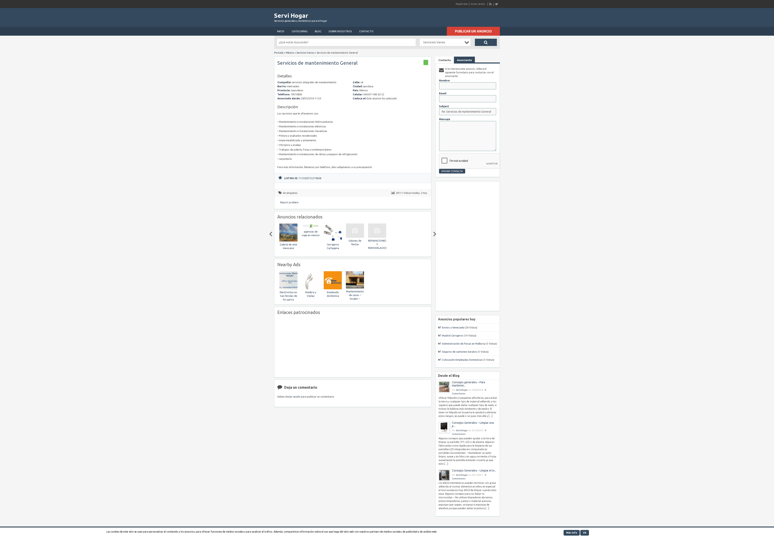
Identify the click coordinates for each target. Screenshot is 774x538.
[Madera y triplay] (311, 288)
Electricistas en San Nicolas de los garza (288, 296)
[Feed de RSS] (490, 4)
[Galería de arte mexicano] (288, 240)
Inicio (280, 31)
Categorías (300, 31)
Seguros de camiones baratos (459, 351)
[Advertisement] (453, 16)
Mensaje (444, 119)
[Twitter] (496, 4)
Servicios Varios (305, 52)
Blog (318, 31)
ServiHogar (462, 390)
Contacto (366, 31)
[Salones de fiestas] (355, 237)
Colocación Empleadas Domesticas (462, 359)
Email (442, 93)
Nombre (444, 80)
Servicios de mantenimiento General (317, 63)
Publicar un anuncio (473, 31)
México (290, 52)
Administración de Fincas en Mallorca (463, 343)
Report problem (289, 202)
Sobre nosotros (340, 31)
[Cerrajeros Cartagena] (333, 240)
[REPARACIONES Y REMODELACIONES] (377, 237)
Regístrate (462, 4)
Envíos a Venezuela (453, 327)
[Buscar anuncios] (486, 42)
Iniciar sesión (478, 4)
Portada (278, 52)
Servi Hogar (291, 15)
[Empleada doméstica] (333, 288)
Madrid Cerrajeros (452, 335)
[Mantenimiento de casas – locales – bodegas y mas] (355, 287)
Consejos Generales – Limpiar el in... (474, 470)
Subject (444, 106)
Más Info (571, 532)
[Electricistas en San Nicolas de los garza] (288, 288)
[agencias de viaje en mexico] (311, 227)
